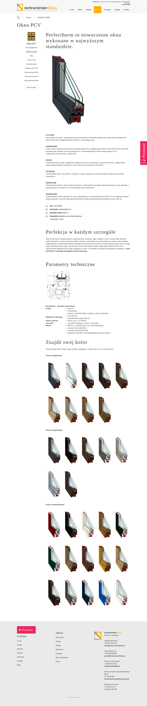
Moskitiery (60, 649)
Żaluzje (58, 645)
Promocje (107, 10)
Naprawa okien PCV (31, 68)
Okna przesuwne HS (31, 76)
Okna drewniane (31, 64)
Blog (18, 665)
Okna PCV (60, 637)
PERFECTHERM (43, 18)
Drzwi (58, 662)
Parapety (59, 653)
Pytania (88, 10)
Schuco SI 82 (31, 60)
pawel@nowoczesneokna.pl (114, 656)
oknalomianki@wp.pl (112, 666)
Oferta (80, 10)
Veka (31, 56)
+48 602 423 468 (126, 4)
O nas (72, 10)
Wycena (97, 10)
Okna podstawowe (31, 47)
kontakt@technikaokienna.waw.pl (116, 679)
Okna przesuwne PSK (31, 72)
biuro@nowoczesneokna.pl (114, 646)
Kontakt (126, 10)
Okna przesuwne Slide (31, 80)
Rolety (58, 641)
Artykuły (117, 10)
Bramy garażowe (62, 658)
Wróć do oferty (31, 87)
